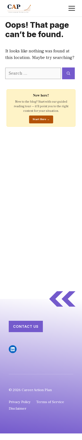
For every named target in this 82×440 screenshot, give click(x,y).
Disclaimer (17, 408)
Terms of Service (50, 402)
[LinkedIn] (13, 349)
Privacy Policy (20, 402)
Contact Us (25, 326)
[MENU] (71, 8)
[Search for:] (33, 73)
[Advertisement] (39, 205)
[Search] (68, 73)
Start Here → (41, 119)
